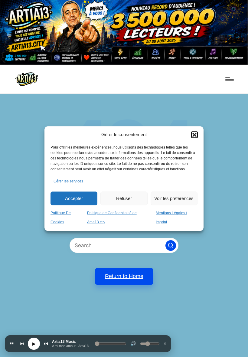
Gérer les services (68, 181)
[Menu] (229, 79)
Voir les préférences (174, 198)
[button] (194, 135)
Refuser (124, 198)
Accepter (74, 198)
